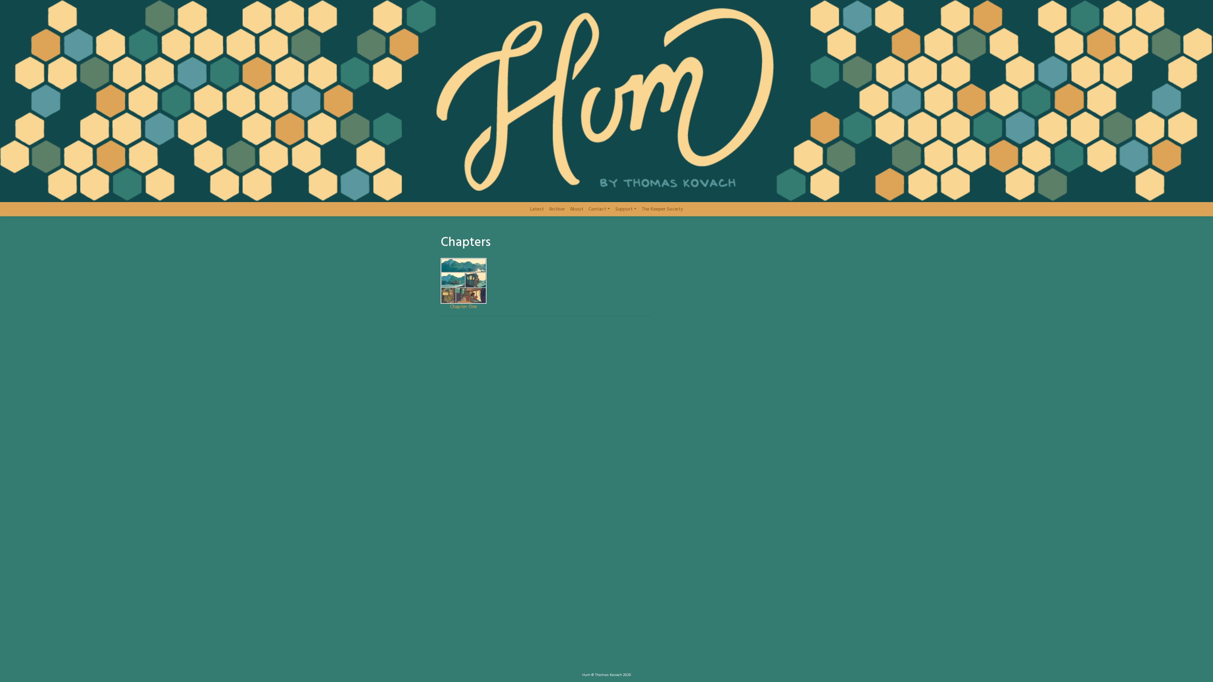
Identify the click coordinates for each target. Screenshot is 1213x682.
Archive (557, 209)
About (576, 209)
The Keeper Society (662, 209)
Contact (597, 209)
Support (624, 209)
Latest (537, 209)
